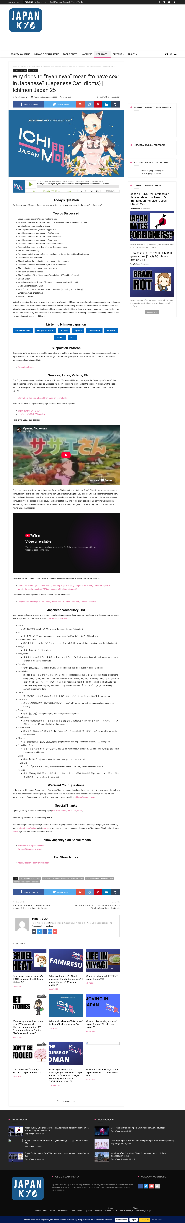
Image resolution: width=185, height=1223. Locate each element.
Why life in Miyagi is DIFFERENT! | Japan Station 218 (102, 977)
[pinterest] (98, 104)
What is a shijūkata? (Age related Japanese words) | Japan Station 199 (102, 1072)
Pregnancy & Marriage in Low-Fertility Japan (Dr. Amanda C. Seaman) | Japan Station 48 (57, 602)
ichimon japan (29, 878)
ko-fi (115, 1211)
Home (15, 67)
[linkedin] (106, 104)
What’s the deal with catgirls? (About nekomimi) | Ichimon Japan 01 (47, 589)
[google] (80, 104)
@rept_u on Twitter (27, 828)
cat (21, 878)
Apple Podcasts (22, 330)
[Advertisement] (127, 29)
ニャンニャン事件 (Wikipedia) (31, 414)
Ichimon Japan (34, 67)
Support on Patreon (26, 367)
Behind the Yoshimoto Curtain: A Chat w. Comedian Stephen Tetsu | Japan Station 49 (97, 905)
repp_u (45, 828)
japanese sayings (92, 878)
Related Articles (21, 943)
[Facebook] (159, 2)
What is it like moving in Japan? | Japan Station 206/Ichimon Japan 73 (102, 1024)
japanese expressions (60, 878)
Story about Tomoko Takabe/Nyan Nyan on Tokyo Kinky (42, 398)
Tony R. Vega (20, 97)
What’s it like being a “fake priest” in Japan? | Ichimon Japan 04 (66, 1023)
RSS (72, 337)
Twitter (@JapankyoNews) (30, 849)
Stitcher (64, 330)
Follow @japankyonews (152, 173)
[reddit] (89, 104)
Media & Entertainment (59, 1211)
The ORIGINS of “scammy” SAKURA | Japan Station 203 (27, 1071)
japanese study (107, 878)
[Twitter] (164, 2)
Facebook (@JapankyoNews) (31, 845)
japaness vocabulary (22, 882)
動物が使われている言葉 (29, 410)
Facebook (71, 810)
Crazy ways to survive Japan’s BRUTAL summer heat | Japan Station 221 (28, 979)
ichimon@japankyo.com (85, 797)
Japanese (88, 1211)
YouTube (56, 810)
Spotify (78, 330)
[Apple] (174, 2)
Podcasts (23, 67)
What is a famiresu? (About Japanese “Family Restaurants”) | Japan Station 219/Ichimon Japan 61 (66, 980)
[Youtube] (169, 2)
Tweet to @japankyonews (152, 171)
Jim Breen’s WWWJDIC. (57, 618)
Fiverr (79, 810)
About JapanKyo (126, 1211)
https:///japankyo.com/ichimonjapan (33, 863)
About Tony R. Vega (143, 1211)
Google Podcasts (45, 330)
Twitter (63, 810)
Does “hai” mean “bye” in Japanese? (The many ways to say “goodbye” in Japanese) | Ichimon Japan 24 (64, 585)
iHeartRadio (94, 330)
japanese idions (77, 878)
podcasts (35, 882)
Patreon (108, 1211)
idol (38, 878)
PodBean (111, 330)
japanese (46, 878)
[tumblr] (115, 104)
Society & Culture (40, 1211)
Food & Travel (76, 1211)
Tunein (60, 337)
